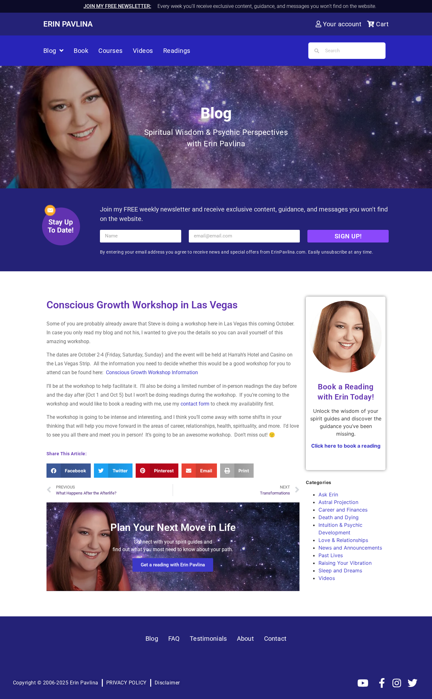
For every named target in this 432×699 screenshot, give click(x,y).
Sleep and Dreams (340, 570)
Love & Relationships (343, 540)
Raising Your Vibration (345, 563)
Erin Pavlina (68, 24)
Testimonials (208, 638)
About (245, 638)
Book (81, 50)
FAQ (174, 638)
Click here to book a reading (345, 446)
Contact (275, 638)
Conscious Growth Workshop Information (152, 372)
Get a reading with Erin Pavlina (173, 565)
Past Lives (330, 555)
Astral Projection (338, 502)
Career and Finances (342, 510)
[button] (68, 470)
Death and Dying (338, 517)
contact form (195, 404)
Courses (110, 50)
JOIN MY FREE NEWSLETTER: (117, 6)
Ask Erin (328, 494)
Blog (49, 50)
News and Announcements (350, 548)
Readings (176, 50)
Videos (143, 50)
